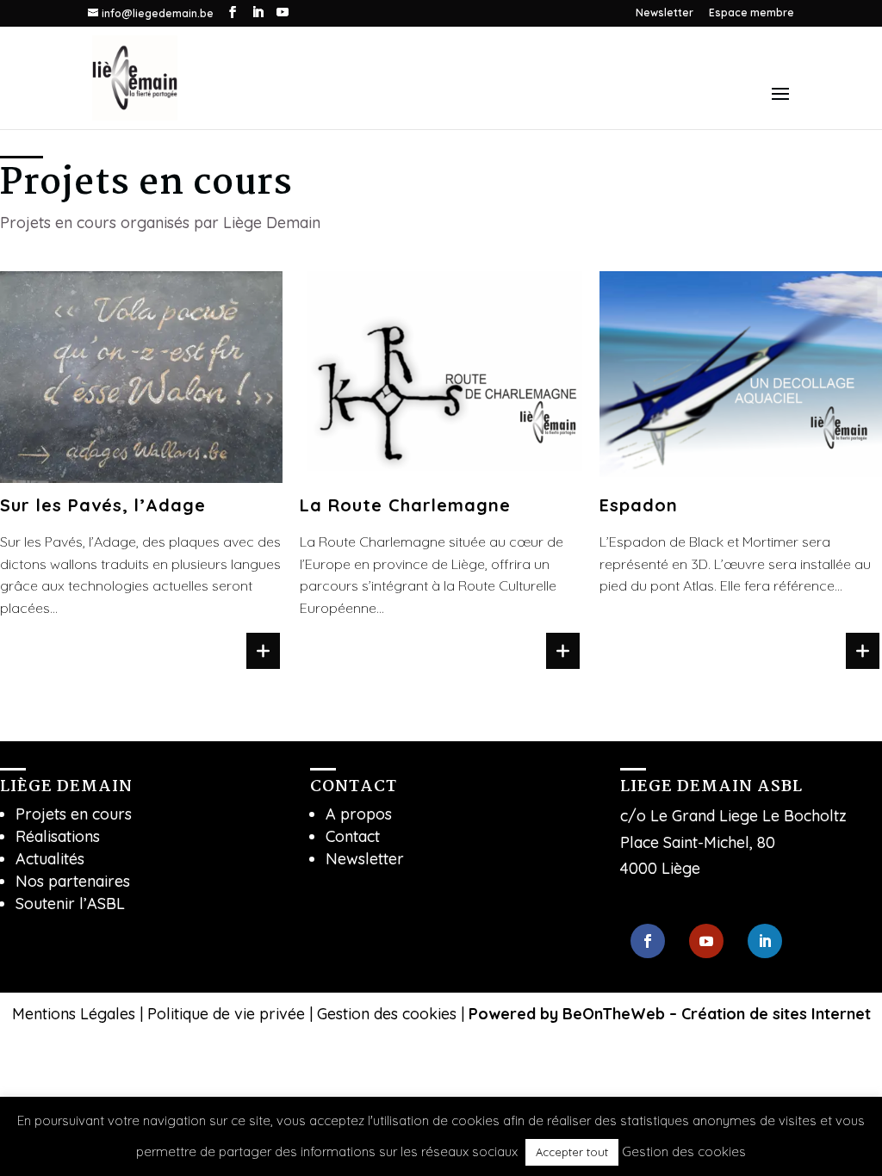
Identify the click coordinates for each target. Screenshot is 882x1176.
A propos (359, 814)
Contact (353, 836)
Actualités (50, 859)
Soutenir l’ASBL (70, 903)
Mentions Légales (73, 1014)
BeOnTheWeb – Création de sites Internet (716, 1014)
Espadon (638, 505)
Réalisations (58, 836)
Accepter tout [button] (572, 1152)
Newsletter (664, 13)
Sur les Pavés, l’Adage (103, 505)
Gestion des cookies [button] (387, 1014)
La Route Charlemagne (405, 505)
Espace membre (751, 13)
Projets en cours (74, 814)
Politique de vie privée (226, 1014)
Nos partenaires (73, 881)
